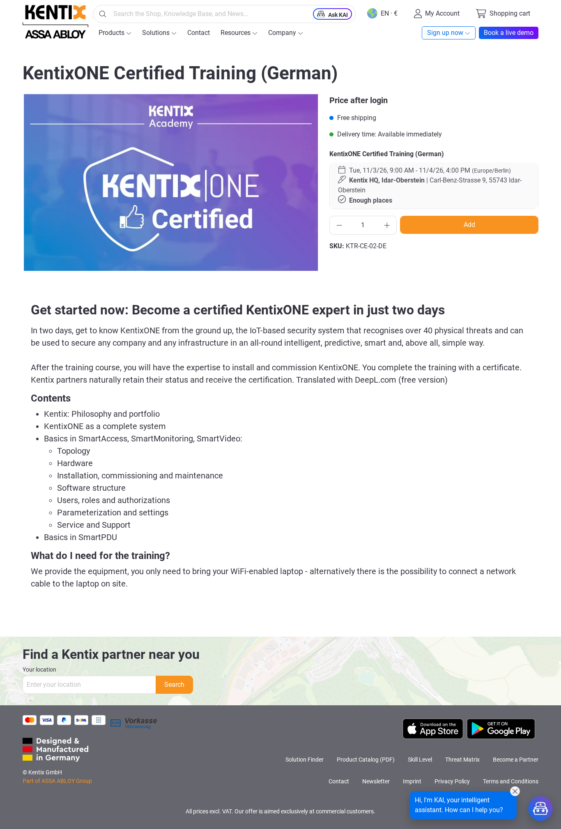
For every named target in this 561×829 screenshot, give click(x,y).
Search (174, 684)
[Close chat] (515, 791)
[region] (171, 182)
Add (469, 225)
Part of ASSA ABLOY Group (57, 781)
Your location (39, 669)
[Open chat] (540, 808)
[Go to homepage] (55, 22)
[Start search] (102, 14)
